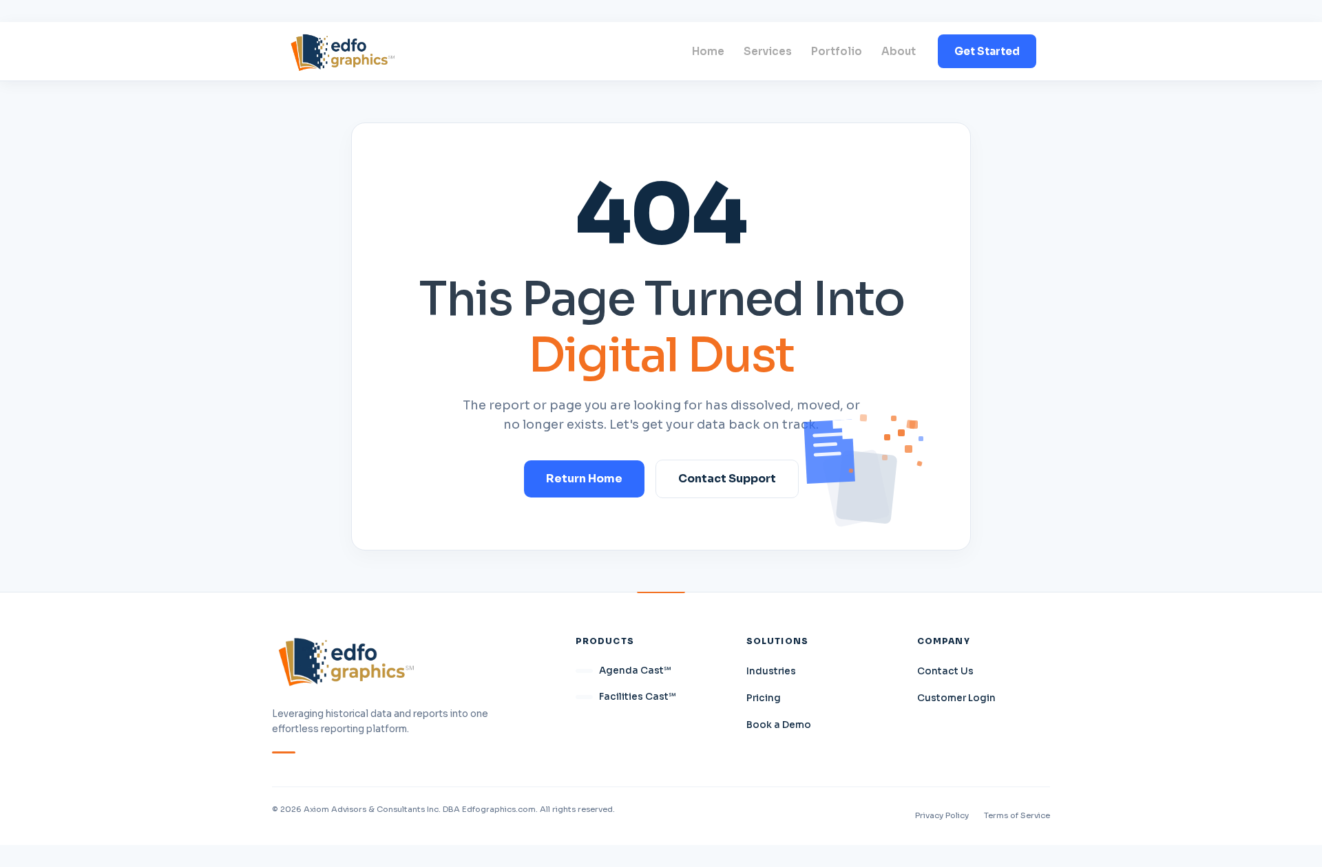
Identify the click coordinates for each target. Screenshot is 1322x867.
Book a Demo (778, 725)
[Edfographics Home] (342, 51)
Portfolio (836, 51)
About (898, 51)
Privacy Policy (942, 815)
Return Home (584, 478)
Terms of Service (1017, 815)
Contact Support (727, 478)
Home (708, 51)
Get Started (987, 51)
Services (768, 51)
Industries (771, 671)
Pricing (763, 698)
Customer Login (956, 698)
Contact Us (945, 671)
